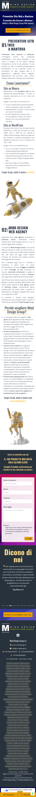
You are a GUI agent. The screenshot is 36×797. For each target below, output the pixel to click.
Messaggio (7, 507)
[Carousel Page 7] (25, 605)
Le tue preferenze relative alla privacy (20, 790)
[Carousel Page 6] (21, 605)
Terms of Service (24, 780)
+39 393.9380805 (27, 652)
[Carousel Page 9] (33, 605)
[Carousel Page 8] (29, 605)
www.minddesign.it (18, 401)
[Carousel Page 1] (3, 605)
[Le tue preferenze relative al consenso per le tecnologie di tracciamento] (32, 793)
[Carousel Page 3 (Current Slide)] (10, 605)
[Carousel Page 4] (14, 605)
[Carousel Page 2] (6, 605)
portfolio (30, 172)
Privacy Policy (12, 772)
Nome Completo (9, 480)
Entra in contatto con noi (18, 30)
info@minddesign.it (19, 648)
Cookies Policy (23, 772)
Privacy (6, 525)
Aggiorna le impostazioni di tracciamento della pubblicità (18, 775)
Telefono (6, 498)
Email (5, 489)
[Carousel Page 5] (17, 605)
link (30, 529)
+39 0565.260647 (10, 652)
